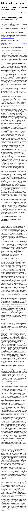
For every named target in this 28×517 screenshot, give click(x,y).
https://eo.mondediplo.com (7, 38)
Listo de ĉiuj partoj (5, 12)
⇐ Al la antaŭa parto (15, 12)
